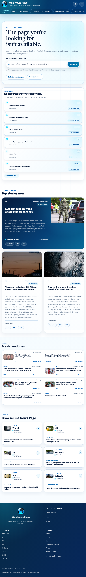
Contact (48, 541)
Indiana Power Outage (20, 11)
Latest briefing (51, 512)
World (15, 428)
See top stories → (11, 176)
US (13, 452)
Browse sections (35, 77)
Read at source (37, 361)
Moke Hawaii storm (62, 11)
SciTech (59, 476)
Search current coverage (16, 59)
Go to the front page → (16, 77)
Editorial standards (52, 544)
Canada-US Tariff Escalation (41, 11)
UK (56, 428)
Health (4, 555)
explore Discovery (62, 51)
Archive (48, 521)
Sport (15, 475)
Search (73, 64)
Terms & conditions (53, 551)
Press (48, 537)
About (48, 534)
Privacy (48, 548)
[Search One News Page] (75, 4)
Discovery (5, 534)
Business (59, 452)
